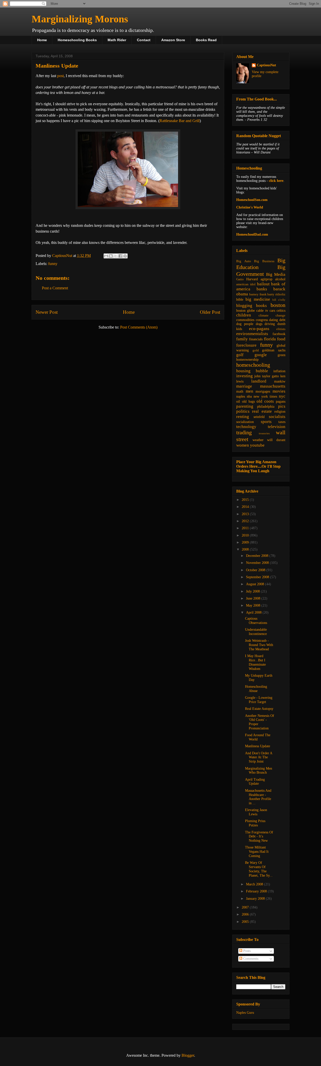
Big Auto (243, 261)
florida (270, 339)
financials (256, 339)
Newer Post (47, 312)
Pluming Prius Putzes (255, 823)
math (239, 391)
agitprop (266, 279)
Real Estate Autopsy (259, 709)
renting (242, 416)
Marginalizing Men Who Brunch (258, 771)
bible (239, 299)
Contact (143, 40)
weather (258, 440)
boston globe (245, 310)
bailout (263, 284)
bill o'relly (278, 299)
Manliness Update (257, 746)
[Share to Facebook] (120, 255)
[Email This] (106, 255)
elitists (280, 329)
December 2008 (257, 556)
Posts (246, 951)
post (60, 76)
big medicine (258, 299)
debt (282, 320)
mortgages (263, 391)
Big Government (260, 270)
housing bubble (252, 370)
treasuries (264, 433)
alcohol (280, 279)
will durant (276, 440)
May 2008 (253, 605)
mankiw (279, 381)
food (281, 339)
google (261, 354)
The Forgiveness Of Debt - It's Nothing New (259, 836)
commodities (245, 320)
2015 (246, 500)
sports (266, 421)
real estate (262, 411)
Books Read (206, 40)
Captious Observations (256, 621)
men (249, 391)
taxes (281, 422)
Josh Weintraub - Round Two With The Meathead (259, 645)
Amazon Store (173, 40)
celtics (281, 310)
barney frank (258, 294)
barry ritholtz (276, 294)
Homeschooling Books (77, 40)
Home (42, 40)
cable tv (262, 310)
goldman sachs (273, 350)
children (243, 315)
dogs (259, 324)
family (242, 339)
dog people (244, 324)
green (281, 355)
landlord (258, 381)
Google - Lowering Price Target (258, 700)
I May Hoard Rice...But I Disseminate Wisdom (255, 662)
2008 (246, 549)
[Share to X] (115, 255)
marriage (244, 386)
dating (273, 320)
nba (249, 396)
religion (279, 411)
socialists (277, 416)
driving (270, 324)
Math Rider (117, 40)
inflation (279, 371)
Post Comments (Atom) (138, 327)
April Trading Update (255, 782)
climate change (272, 315)
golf (240, 354)
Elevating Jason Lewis (256, 812)
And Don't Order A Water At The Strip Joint (258, 757)
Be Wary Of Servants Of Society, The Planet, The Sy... (259, 869)
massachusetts (272, 386)
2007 (246, 907)
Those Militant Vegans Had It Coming (257, 851)
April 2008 (254, 612)
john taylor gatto (266, 376)
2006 (246, 914)
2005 (246, 922)
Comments (250, 959)
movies (279, 391)
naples (240, 396)
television (276, 426)
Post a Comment (55, 288)
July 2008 (253, 591)
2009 (246, 542)
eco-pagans (259, 328)
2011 (246, 528)
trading (244, 432)
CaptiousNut (266, 65)
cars (272, 310)
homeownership (247, 359)
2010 (246, 535)
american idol (246, 284)
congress (262, 320)
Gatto (240, 279)
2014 (246, 507)
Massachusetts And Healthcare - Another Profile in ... (258, 797)
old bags (248, 401)
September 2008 (258, 577)
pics (281, 406)
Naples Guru (245, 1013)
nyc (282, 396)
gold (256, 350)
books (261, 305)
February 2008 (257, 891)
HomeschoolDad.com (252, 234)
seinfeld (259, 417)
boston (278, 305)
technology (246, 426)
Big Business (264, 261)
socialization (245, 422)
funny (52, 263)
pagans (280, 401)
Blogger (188, 1055)
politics (243, 411)
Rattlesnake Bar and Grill (179, 121)
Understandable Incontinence (256, 632)
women (242, 445)
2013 (246, 514)
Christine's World (249, 207)
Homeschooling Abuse (256, 689)
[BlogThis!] (110, 255)
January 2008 (256, 898)
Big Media (275, 274)
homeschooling (253, 365)
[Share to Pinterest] (125, 255)
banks (262, 289)
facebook (279, 334)
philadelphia (265, 406)
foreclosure (246, 345)
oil (238, 401)
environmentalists (252, 333)
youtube (257, 445)
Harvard (252, 279)
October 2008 (256, 570)
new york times (265, 396)
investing (244, 376)
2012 (246, 521)
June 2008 (253, 598)
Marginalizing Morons (80, 19)
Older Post (210, 312)
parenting (244, 406)
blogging (244, 305)
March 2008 (255, 884)
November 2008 (258, 563)
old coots (265, 401)
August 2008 (255, 584)
